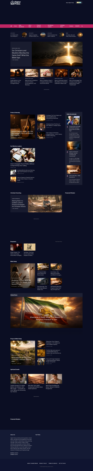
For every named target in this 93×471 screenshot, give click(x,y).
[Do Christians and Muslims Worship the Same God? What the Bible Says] (57, 54)
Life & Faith (30, 26)
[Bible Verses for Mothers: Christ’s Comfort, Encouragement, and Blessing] (31, 73)
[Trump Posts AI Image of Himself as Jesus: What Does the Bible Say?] (74, 120)
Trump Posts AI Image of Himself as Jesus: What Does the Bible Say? (74, 128)
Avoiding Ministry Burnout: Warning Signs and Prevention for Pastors (25, 171)
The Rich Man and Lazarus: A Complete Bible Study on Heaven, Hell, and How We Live (53, 352)
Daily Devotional (21, 26)
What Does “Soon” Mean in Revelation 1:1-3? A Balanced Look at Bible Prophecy (53, 343)
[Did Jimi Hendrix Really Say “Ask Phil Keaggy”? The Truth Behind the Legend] (22, 127)
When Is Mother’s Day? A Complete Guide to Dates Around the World (46, 82)
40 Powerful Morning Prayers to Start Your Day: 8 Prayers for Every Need (56, 288)
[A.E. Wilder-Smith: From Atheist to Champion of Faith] (24, 34)
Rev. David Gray (15, 59)
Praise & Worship (39, 26)
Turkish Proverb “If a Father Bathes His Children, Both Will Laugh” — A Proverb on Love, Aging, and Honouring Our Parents (17, 388)
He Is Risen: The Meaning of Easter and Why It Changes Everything (56, 273)
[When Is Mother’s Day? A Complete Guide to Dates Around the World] (46, 73)
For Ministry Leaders (50, 26)
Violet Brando (14, 363)
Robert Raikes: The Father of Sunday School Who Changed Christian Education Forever (15, 254)
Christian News (62, 26)
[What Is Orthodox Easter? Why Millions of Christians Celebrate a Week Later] (61, 73)
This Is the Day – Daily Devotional (74, 176)
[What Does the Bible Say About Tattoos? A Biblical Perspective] (54, 379)
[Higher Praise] (15, 2)
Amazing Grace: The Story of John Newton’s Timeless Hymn (53, 124)
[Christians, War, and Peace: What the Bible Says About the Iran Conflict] (80, 34)
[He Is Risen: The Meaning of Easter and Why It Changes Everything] (56, 266)
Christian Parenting (16, 198)
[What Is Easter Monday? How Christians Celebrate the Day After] (22, 353)
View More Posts (58, 241)
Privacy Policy (43, 463)
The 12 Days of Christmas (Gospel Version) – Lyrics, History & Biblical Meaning (54, 134)
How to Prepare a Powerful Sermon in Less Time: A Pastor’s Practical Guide (25, 179)
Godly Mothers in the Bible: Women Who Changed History (15, 82)
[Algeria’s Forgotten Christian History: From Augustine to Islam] (42, 34)
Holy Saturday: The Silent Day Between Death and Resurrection (42, 288)
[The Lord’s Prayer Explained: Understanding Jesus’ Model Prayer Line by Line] (41, 361)
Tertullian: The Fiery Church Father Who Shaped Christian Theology (29, 254)
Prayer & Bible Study (16, 48)
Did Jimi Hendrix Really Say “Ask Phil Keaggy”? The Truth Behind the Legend (22, 133)
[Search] (82, 26)
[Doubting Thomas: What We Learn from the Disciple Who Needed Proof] (22, 275)
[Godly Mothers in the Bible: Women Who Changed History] (17, 73)
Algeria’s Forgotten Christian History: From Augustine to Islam (34, 35)
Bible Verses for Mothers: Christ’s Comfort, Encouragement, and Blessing (31, 83)
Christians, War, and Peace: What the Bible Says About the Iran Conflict (70, 35)
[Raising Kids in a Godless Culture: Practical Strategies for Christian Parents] (45, 203)
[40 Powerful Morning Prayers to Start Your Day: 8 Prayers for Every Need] (56, 281)
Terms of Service (53, 463)
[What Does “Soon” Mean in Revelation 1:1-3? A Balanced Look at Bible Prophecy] (41, 344)
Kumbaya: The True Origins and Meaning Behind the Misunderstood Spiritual (53, 117)
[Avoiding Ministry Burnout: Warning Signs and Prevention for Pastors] (13, 172)
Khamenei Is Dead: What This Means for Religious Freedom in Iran (46, 318)
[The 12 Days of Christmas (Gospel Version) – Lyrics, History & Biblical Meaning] (41, 135)
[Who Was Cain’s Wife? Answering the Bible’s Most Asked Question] (36, 379)
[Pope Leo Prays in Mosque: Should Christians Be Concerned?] (74, 145)
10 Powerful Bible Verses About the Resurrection (41, 273)
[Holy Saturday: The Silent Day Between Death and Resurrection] (43, 281)
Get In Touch (62, 463)
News (67, 33)
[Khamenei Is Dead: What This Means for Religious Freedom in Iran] (46, 312)
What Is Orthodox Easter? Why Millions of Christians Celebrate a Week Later (61, 82)
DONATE (77, 26)
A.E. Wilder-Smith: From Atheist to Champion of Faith (14, 35)
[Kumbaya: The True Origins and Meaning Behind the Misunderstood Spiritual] (41, 118)
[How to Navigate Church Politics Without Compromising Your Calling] (22, 155)
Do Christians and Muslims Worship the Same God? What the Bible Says (20, 54)
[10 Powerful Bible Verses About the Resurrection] (43, 266)
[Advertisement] (46, 15)
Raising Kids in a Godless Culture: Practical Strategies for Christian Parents (19, 203)
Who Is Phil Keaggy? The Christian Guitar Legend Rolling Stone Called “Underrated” (75, 83)
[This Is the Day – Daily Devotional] (74, 169)
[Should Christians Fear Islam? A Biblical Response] (61, 34)
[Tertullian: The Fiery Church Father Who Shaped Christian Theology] (29, 247)
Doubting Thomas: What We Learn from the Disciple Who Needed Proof (21, 282)
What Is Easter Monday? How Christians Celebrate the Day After (21, 359)
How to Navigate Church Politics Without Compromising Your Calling (22, 164)
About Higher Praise (70, 2)
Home (15, 26)
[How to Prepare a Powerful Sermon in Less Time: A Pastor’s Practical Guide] (13, 179)
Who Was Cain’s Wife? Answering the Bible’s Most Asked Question (35, 387)
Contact (71, 26)
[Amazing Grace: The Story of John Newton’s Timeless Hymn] (41, 126)
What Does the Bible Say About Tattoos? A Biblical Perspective (52, 387)
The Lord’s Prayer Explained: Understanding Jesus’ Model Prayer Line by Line (53, 360)
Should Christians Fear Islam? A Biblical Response (52, 35)
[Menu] (11, 26)
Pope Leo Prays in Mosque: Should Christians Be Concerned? (73, 154)
